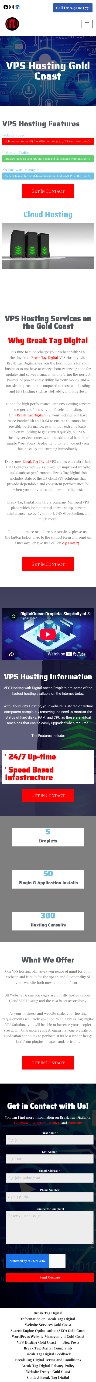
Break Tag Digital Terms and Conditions (48, 1359)
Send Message (50, 1277)
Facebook (21, 1123)
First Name (49, 1133)
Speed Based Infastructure (29, 773)
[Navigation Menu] (87, 24)
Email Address (49, 1170)
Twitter (53, 1123)
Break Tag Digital (44, 357)
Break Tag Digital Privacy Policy (48, 1365)
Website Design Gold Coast (48, 1371)
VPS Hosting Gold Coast (36, 1342)
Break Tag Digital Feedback (48, 1354)
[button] (48, 756)
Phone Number (50, 1190)
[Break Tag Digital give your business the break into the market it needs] (12, 24)
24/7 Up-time (32, 757)
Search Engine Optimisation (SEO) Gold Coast (48, 1330)
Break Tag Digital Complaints (48, 1348)
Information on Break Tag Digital (48, 1318)
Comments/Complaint (50, 1209)
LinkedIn (75, 1123)
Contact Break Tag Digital (48, 1377)
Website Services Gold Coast (48, 1324)
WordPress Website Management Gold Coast (48, 1336)
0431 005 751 (71, 542)
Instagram (38, 1123)
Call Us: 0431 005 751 (73, 7)
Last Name (50, 1152)
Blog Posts (70, 1342)
